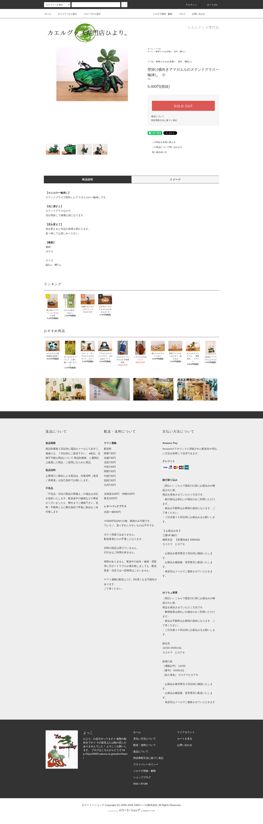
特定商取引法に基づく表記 (164, 120)
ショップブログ (142, 777)
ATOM (144, 783)
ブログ (182, 14)
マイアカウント (186, 732)
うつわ (158, 49)
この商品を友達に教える (164, 142)
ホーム (48, 14)
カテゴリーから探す (67, 14)
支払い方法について (144, 738)
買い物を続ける (159, 152)
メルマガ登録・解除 (162, 14)
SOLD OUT (183, 105)
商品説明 (87, 179)
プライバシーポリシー (145, 764)
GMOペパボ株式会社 (146, 805)
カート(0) (212, 5)
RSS (135, 783)
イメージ (175, 179)
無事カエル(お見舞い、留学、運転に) (170, 51)
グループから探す (92, 14)
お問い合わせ (198, 14)
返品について (157, 116)
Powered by (113, 811)
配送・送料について (144, 745)
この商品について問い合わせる (167, 147)
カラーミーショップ (93, 805)
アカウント (191, 5)
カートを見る (184, 738)
